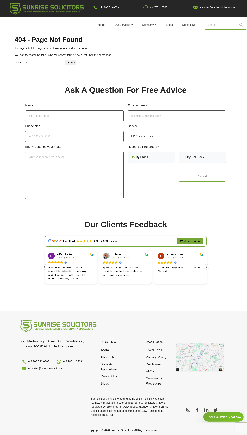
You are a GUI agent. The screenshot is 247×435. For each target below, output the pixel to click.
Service (133, 126)
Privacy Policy (156, 357)
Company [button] (148, 24)
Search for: (21, 62)
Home (101, 24)
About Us (107, 357)
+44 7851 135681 (159, 7)
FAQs (150, 371)
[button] (206, 266)
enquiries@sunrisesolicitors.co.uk (217, 7)
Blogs (169, 24)
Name (29, 105)
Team (105, 350)
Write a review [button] (190, 241)
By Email (142, 157)
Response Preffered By (143, 146)
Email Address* (138, 105)
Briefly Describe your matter (44, 146)
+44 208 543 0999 (109, 7)
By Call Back (195, 157)
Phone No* (32, 126)
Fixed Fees (154, 350)
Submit (202, 176)
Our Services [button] (123, 24)
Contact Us (188, 24)
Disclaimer (153, 364)
